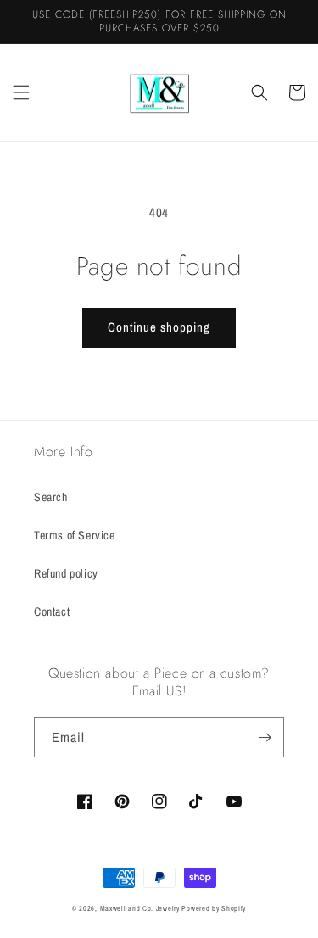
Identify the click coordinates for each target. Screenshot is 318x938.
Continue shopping (159, 327)
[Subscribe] (264, 737)
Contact (52, 611)
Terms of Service (74, 535)
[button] (21, 92)
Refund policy (66, 573)
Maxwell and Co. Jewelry (140, 908)
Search (51, 497)
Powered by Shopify (213, 908)
